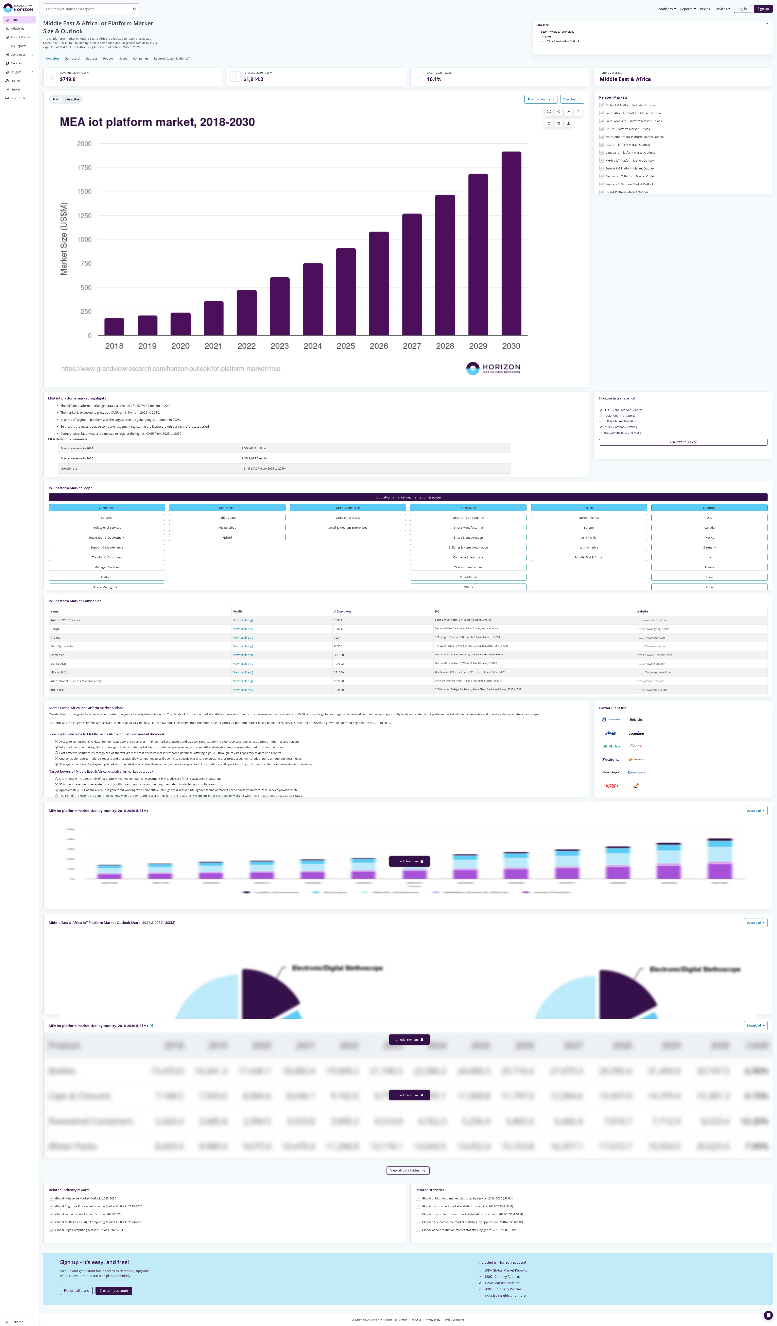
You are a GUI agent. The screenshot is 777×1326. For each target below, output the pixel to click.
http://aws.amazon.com (653, 620)
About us (416, 1319)
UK (709, 557)
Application (468, 508)
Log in (742, 8)
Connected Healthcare (468, 557)
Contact (403, 1319)
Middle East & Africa (589, 557)
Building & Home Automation (468, 547)
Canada (709, 527)
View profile (241, 620)
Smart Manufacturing (468, 527)
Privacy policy (433, 1319)
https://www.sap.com (651, 664)
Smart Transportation (468, 537)
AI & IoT (546, 36)
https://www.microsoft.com (655, 672)
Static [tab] (56, 99)
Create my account (114, 1290)
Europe (589, 527)
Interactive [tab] (72, 99)
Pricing (705, 9)
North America (589, 518)
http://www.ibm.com (650, 681)
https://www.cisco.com (652, 646)
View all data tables (405, 1170)
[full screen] (549, 111)
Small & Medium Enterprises (347, 527)
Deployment (227, 508)
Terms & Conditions (453, 1319)
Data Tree (542, 25)
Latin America (589, 547)
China (709, 577)
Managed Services (106, 567)
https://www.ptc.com (651, 637)
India (709, 587)
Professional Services (106, 527)
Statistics (666, 9)
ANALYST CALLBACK (683, 442)
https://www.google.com (653, 629)
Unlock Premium (407, 861)
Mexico (709, 537)
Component (107, 508)
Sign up (763, 8)
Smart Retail (468, 577)
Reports (686, 9)
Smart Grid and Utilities (468, 518)
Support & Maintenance (107, 547)
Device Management (107, 587)
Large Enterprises (348, 518)
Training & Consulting (107, 557)
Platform (107, 577)
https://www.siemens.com (654, 655)
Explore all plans (76, 1290)
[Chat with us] (768, 1315)
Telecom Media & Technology (556, 31)
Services (720, 9)
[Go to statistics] (151, 1025)
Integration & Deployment (106, 537)
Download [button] (570, 99)
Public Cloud (227, 518)
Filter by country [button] (539, 99)
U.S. (709, 518)
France (709, 567)
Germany (709, 547)
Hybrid (227, 537)
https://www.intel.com (652, 690)
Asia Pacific (588, 537)
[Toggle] (536, 31)
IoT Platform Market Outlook (562, 41)
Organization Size (348, 508)
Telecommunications (468, 567)
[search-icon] (134, 8)
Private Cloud (227, 527)
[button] (556, 31)
